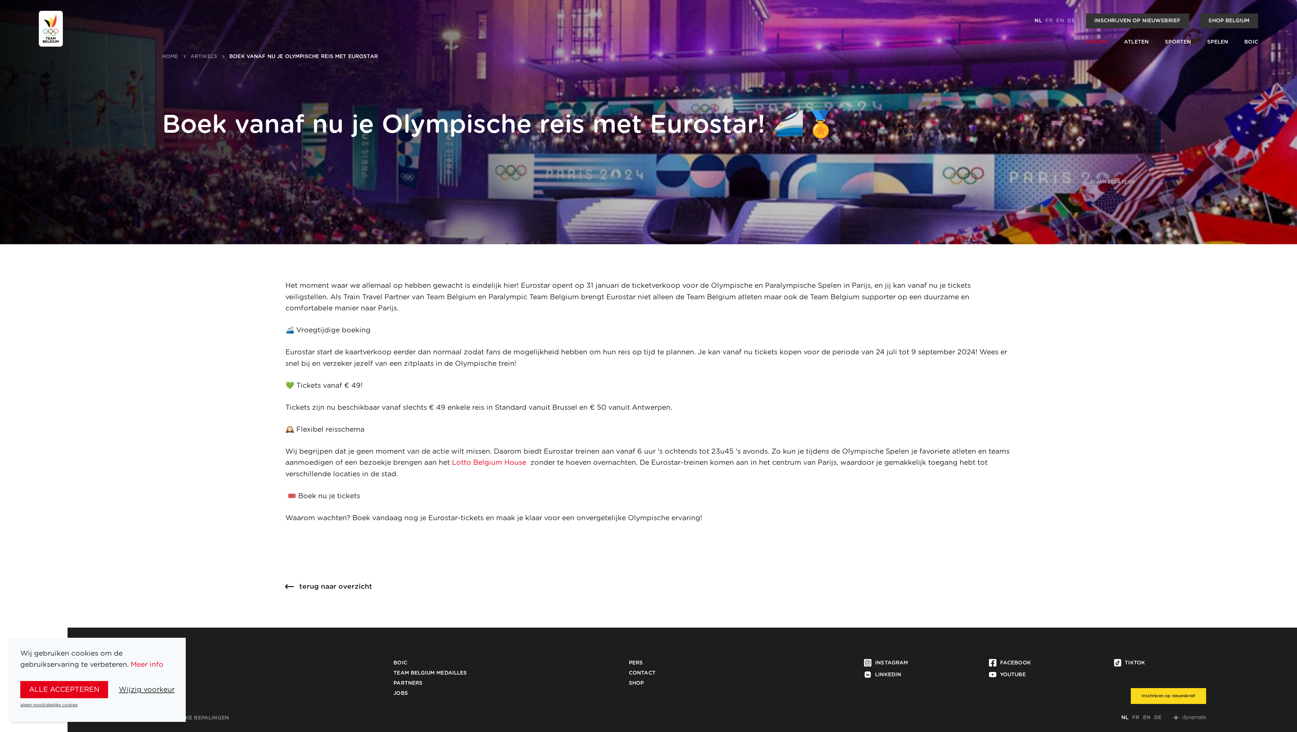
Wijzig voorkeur (147, 689)
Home (170, 56)
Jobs (400, 693)
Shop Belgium (1229, 20)
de (1071, 20)
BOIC (1251, 42)
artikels (203, 56)
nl (1038, 20)
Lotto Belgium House (489, 462)
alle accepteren (64, 689)
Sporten (1178, 42)
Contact (642, 673)
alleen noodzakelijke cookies (49, 705)
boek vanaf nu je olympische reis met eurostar (303, 56)
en (1060, 20)
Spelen (1217, 42)
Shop (636, 683)
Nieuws (1097, 42)
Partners (408, 683)
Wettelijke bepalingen (193, 718)
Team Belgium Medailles (430, 673)
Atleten (1136, 42)
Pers (636, 662)
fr (1048, 20)
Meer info (147, 664)
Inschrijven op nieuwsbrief (1137, 20)
